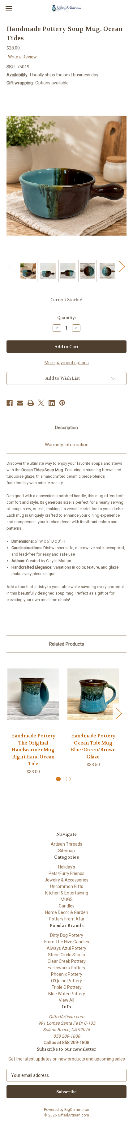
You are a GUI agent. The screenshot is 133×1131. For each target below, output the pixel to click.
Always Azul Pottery (66, 948)
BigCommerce (76, 1110)
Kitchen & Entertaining (66, 892)
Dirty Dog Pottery (66, 935)
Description (66, 427)
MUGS (67, 899)
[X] (41, 403)
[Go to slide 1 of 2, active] (58, 779)
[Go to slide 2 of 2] (68, 779)
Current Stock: (66, 299)
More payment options (67, 362)
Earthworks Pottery (66, 967)
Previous (11, 266)
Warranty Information (66, 444)
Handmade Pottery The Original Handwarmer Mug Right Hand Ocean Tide (33, 750)
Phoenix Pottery (66, 974)
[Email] (20, 403)
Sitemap (66, 850)
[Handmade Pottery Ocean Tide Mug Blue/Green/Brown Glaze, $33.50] (93, 694)
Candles (67, 905)
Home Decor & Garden (66, 912)
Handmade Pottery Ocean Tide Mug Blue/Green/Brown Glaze (93, 746)
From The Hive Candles (66, 941)
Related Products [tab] (66, 644)
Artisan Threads (66, 844)
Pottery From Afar (66, 918)
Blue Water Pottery (66, 993)
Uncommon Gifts (66, 886)
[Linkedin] (52, 403)
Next (122, 266)
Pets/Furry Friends (66, 873)
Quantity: (66, 317)
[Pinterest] (62, 403)
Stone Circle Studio (66, 954)
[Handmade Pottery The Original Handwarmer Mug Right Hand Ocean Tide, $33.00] (33, 694)
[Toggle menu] (8, 8)
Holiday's (66, 866)
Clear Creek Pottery (67, 961)
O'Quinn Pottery (66, 980)
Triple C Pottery (67, 987)
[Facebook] (9, 403)
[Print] (31, 403)
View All (66, 1000)
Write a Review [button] (22, 56)
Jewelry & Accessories (66, 879)
